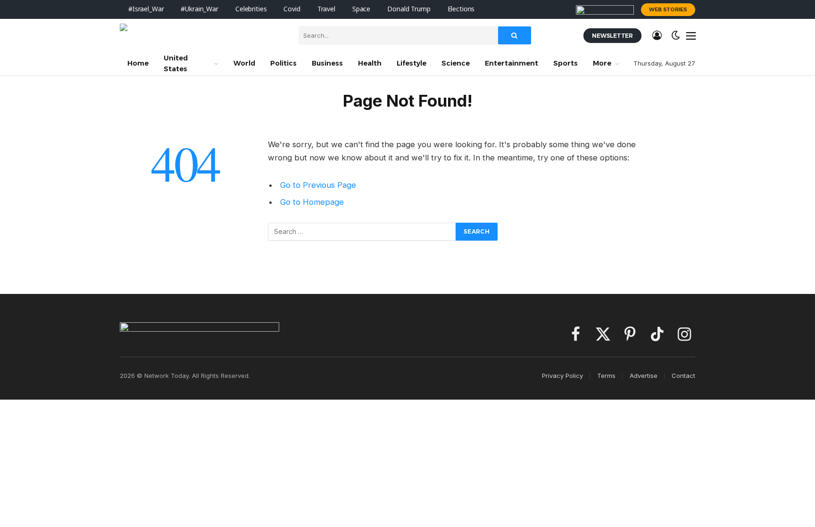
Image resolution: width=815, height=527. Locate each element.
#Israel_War (146, 9)
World (244, 63)
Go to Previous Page (318, 185)
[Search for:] (362, 232)
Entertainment (511, 63)
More (602, 63)
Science (455, 63)
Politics (283, 63)
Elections (461, 9)
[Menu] (691, 35)
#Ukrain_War (199, 9)
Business (327, 63)
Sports (565, 63)
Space (361, 9)
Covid (291, 9)
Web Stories (668, 9)
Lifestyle (411, 63)
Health (370, 63)
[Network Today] (202, 35)
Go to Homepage (312, 202)
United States (176, 63)
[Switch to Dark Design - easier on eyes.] (675, 35)
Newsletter (612, 35)
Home (138, 63)
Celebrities (250, 9)
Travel (326, 9)
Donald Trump (408, 9)
